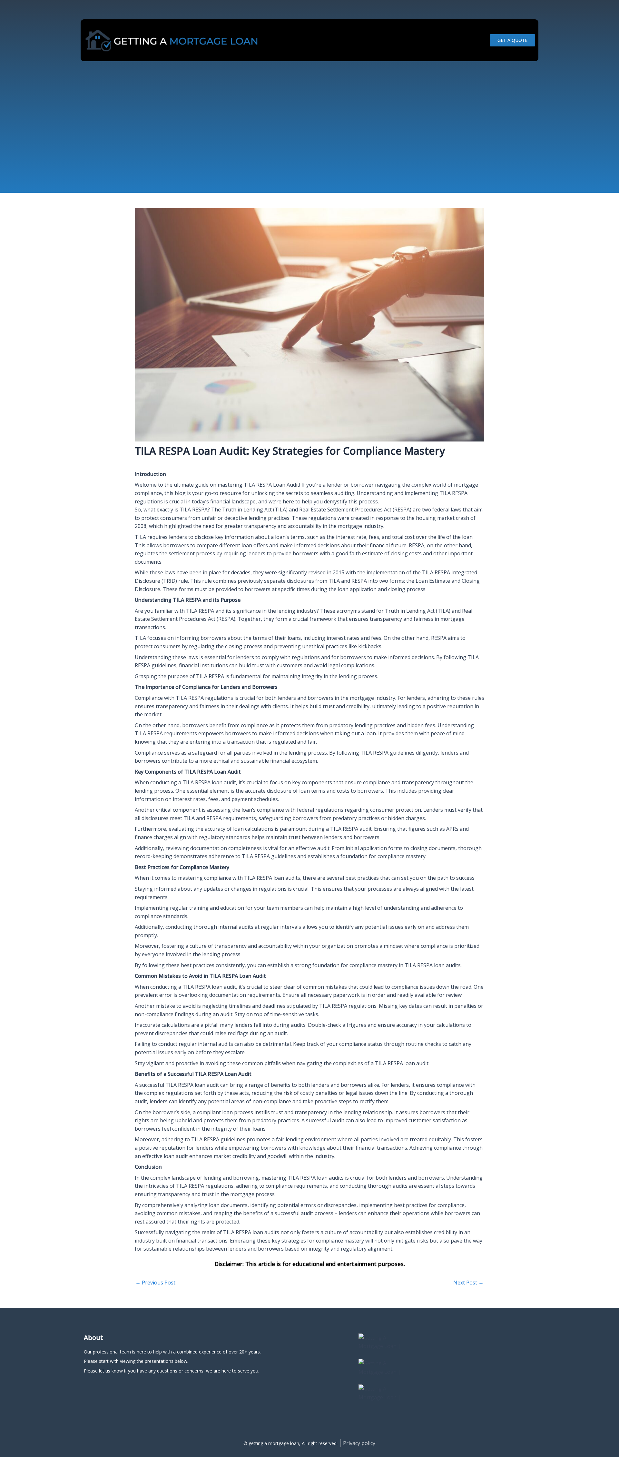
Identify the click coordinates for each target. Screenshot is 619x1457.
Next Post (468, 1282)
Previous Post (155, 1282)
